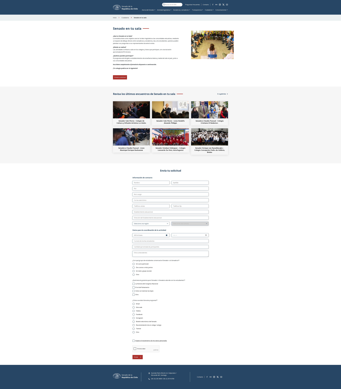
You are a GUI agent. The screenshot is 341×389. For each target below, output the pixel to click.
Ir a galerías (221, 94)
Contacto (206, 5)
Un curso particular (142, 264)
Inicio (115, 18)
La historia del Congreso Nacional (146, 284)
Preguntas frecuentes (192, 5)
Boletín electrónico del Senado (146, 321)
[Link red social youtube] (227, 5)
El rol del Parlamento (142, 287)
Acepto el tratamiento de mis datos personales (151, 341)
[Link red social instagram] (220, 5)
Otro (137, 275)
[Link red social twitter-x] (223, 5)
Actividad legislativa (163, 10)
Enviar (136, 357)
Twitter (138, 329)
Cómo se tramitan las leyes (144, 291)
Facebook (139, 314)
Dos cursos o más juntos (144, 267)
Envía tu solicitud (120, 77)
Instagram (139, 318)
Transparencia (197, 10)
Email (138, 304)
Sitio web (139, 307)
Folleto (138, 311)
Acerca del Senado (148, 10)
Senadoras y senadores (181, 10)
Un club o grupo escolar (144, 271)
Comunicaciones (220, 10)
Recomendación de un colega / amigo (148, 325)
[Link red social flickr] (216, 5)
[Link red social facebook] (213, 5)
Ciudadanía (208, 10)
